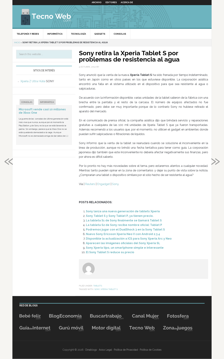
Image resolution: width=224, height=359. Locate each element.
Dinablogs (91, 349)
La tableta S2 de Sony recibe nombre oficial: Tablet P (124, 225)
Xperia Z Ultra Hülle (32, 81)
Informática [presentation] (47, 102)
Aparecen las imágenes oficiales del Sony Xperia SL (123, 243)
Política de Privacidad (126, 349)
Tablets (97, 286)
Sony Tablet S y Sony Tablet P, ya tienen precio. (119, 216)
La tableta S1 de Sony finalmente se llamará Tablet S (124, 220)
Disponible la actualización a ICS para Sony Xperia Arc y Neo (129, 238)
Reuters (90, 184)
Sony (115, 184)
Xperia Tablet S (109, 289)
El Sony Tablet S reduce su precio (110, 252)
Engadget (103, 184)
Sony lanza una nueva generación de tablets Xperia (123, 211)
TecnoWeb (50, 16)
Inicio (17, 42)
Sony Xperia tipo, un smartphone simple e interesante (125, 247)
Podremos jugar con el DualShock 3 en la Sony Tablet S (125, 229)
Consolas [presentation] (26, 102)
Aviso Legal (105, 349)
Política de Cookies (151, 349)
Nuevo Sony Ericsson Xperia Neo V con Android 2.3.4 (123, 234)
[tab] (25, 102)
